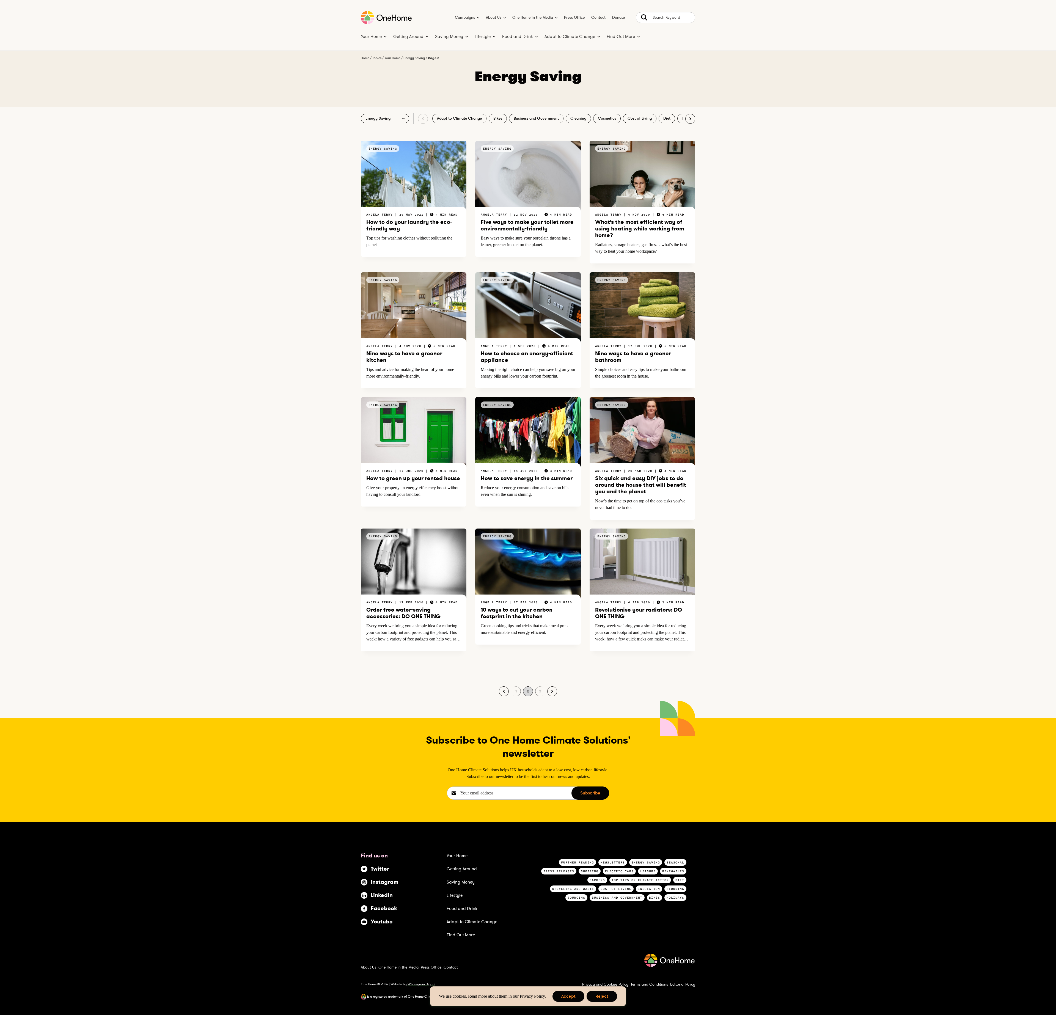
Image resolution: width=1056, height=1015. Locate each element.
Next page (552, 691)
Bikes (497, 118)
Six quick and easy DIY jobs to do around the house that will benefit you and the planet (640, 485)
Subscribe (590, 793)
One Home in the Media (532, 18)
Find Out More (621, 36)
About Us (493, 18)
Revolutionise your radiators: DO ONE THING (638, 613)
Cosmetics (607, 118)
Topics (376, 58)
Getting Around (408, 36)
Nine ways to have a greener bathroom (633, 357)
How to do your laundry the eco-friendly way (409, 225)
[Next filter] (690, 119)
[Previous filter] (423, 119)
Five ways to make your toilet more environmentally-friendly (527, 225)
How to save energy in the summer (527, 478)
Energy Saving (414, 58)
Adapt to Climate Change (569, 36)
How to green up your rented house (413, 478)
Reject (601, 997)
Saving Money (449, 36)
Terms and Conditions (649, 984)
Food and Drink (517, 36)
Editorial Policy (682, 984)
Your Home (371, 36)
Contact (598, 18)
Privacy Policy (532, 996)
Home (365, 58)
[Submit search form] (665, 17)
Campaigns (465, 18)
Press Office (574, 18)
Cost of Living (640, 118)
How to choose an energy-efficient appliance (527, 357)
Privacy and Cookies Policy (605, 984)
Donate (618, 18)
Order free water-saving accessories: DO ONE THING (403, 613)
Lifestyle (483, 36)
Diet (666, 118)
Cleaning (578, 118)
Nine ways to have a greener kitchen (404, 357)
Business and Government (536, 118)
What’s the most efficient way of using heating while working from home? (639, 228)
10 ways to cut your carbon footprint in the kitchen (516, 613)
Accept (568, 997)
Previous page (504, 691)
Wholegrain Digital (421, 984)
